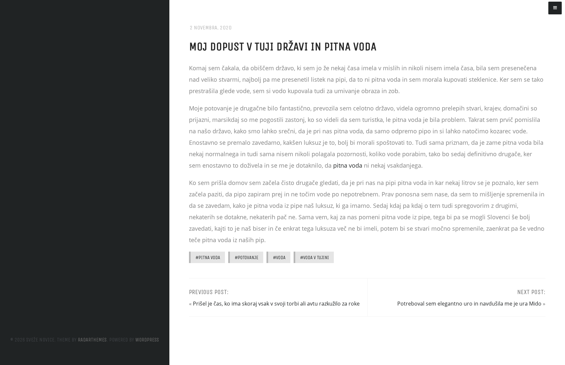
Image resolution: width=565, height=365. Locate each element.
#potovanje (246, 257)
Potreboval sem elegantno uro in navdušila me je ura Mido (469, 303)
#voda (279, 257)
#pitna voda (208, 257)
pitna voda (347, 165)
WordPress (147, 340)
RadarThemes (92, 340)
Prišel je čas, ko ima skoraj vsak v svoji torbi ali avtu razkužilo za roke (276, 303)
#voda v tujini (314, 257)
